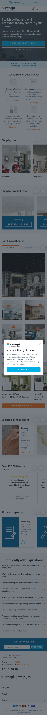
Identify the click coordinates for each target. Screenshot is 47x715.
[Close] (40, 344)
